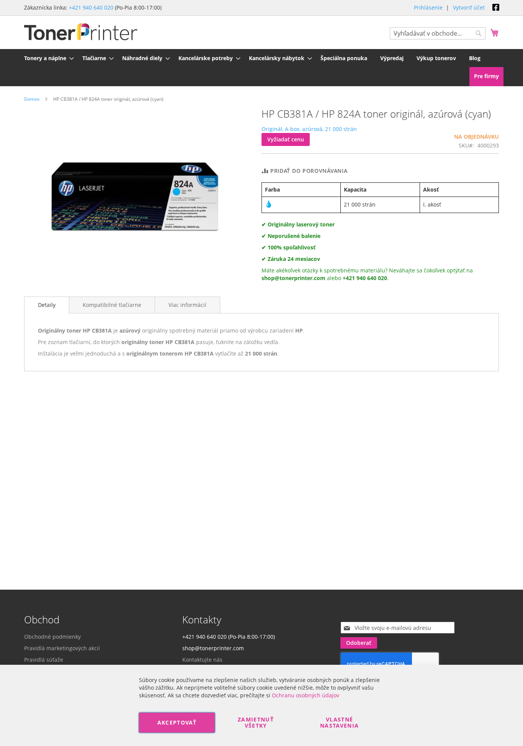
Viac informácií (187, 304)
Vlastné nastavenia (339, 722)
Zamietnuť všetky (256, 722)
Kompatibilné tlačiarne (112, 304)
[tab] (46, 305)
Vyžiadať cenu (285, 139)
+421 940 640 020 (91, 7)
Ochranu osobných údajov (305, 695)
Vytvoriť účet (469, 7)
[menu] (261, 58)
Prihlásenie (428, 7)
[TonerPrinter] (80, 32)
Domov (31, 99)
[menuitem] (47, 58)
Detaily (47, 304)
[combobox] (437, 33)
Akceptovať (177, 722)
